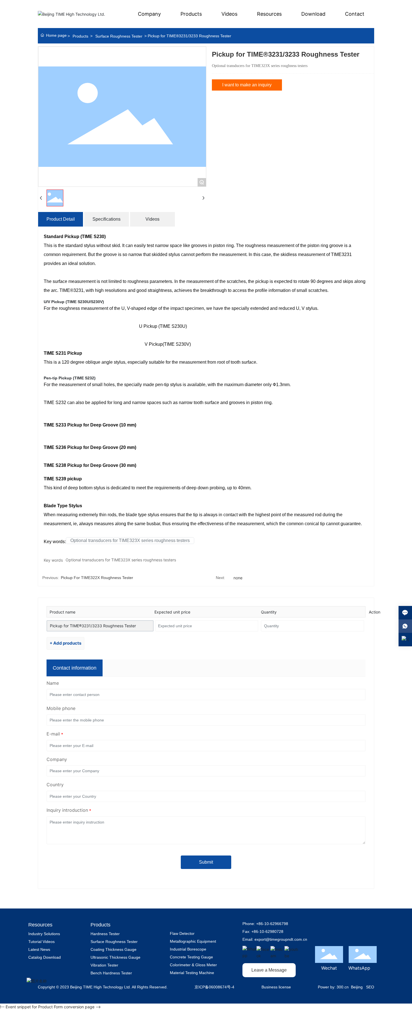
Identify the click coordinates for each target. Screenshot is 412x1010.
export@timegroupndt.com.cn (280, 939)
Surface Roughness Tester (118, 36)
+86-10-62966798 (272, 923)
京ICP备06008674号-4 (214, 987)
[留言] (405, 612)
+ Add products (65, 643)
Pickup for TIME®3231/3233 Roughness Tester (93, 625)
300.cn (343, 987)
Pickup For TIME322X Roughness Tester (97, 577)
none (237, 577)
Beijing (357, 987)
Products (80, 36)
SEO (370, 987)
